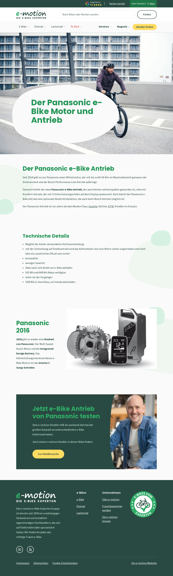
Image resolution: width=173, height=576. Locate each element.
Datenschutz (40, 563)
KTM (111, 206)
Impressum (22, 563)
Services (104, 27)
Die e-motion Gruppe (110, 519)
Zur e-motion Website (144, 563)
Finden (147, 14)
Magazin (122, 27)
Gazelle (93, 206)
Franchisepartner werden (112, 508)
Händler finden (144, 27)
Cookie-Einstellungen (65, 563)
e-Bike (22, 27)
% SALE (75, 27)
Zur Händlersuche (48, 454)
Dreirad (38, 27)
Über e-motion (110, 499)
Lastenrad (57, 27)
